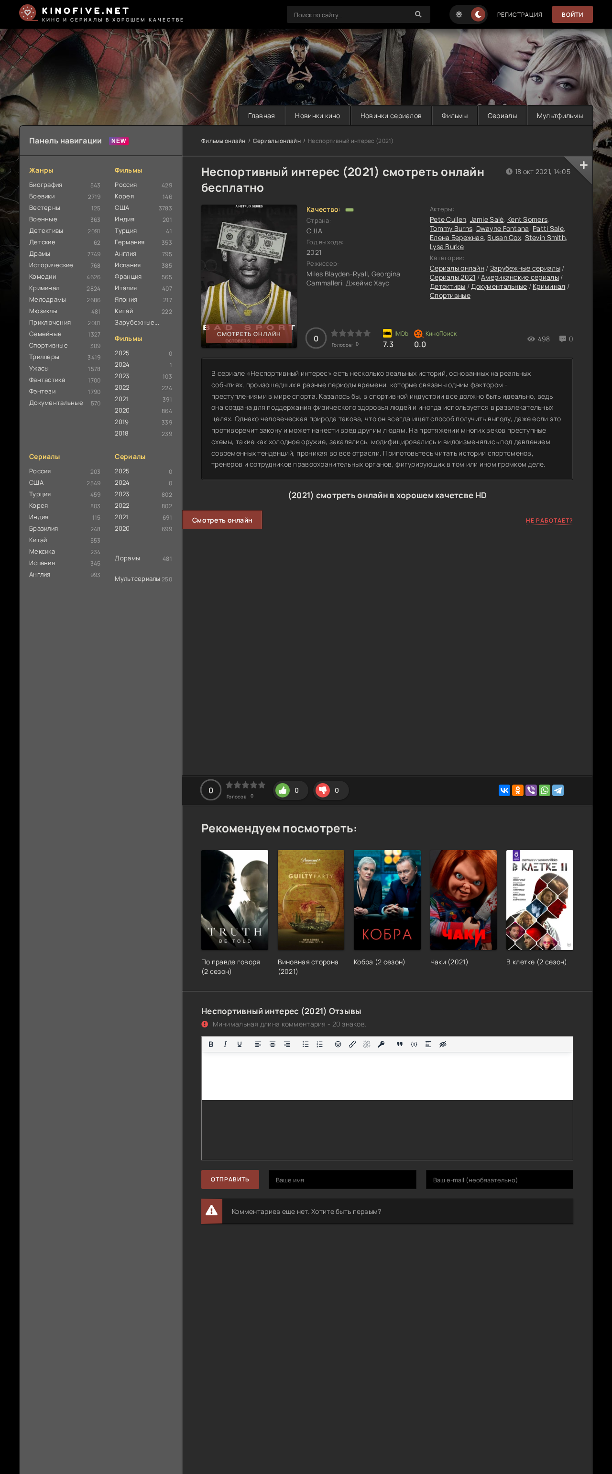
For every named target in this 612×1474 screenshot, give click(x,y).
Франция (128, 276)
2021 (121, 398)
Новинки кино (317, 115)
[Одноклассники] (518, 790)
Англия (125, 253)
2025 (122, 353)
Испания (128, 265)
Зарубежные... (137, 322)
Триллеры (44, 356)
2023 (122, 375)
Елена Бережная (457, 237)
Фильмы (455, 115)
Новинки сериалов (391, 115)
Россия (126, 184)
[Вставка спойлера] (428, 1044)
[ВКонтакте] (504, 790)
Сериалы (502, 115)
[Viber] (531, 790)
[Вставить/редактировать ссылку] (352, 1044)
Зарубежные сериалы (525, 268)
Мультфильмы (560, 115)
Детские (42, 242)
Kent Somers (527, 219)
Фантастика (47, 379)
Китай (123, 310)
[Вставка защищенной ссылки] (381, 1044)
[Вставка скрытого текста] (443, 1044)
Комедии (42, 276)
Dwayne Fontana (502, 228)
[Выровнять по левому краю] (258, 1044)
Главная (261, 115)
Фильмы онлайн (223, 141)
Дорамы (127, 558)
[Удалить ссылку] (367, 1044)
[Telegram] (558, 790)
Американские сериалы (520, 277)
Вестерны (44, 207)
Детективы (46, 230)
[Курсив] (225, 1044)
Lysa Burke (447, 246)
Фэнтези (42, 391)
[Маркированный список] (305, 1044)
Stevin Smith (545, 237)
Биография (46, 184)
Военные (43, 219)
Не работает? (549, 520)
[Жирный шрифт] (211, 1044)
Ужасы (39, 368)
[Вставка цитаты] (400, 1044)
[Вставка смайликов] (338, 1044)
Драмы (39, 253)
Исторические (51, 265)
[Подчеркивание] (239, 1044)
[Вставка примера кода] (414, 1044)
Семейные (45, 333)
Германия (129, 242)
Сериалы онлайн (277, 141)
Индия (124, 219)
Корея (124, 196)
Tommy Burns (451, 228)
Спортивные (48, 345)
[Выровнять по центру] (272, 1044)
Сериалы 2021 (452, 277)
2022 (122, 387)
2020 (122, 410)
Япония (126, 299)
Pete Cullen (448, 219)
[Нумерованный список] (320, 1044)
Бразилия (43, 528)
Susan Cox (504, 237)
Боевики (42, 196)
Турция (126, 230)
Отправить (230, 1179)
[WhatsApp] (544, 790)
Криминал (44, 288)
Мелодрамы (47, 299)
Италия (126, 288)
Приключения (50, 322)
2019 (122, 421)
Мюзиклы (43, 310)
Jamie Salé (487, 219)
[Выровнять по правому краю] (287, 1044)
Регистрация (520, 15)
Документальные (56, 402)
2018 (122, 433)
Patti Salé (548, 228)
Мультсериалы (137, 578)
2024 (122, 364)
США (122, 207)
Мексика (42, 551)
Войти (572, 15)
